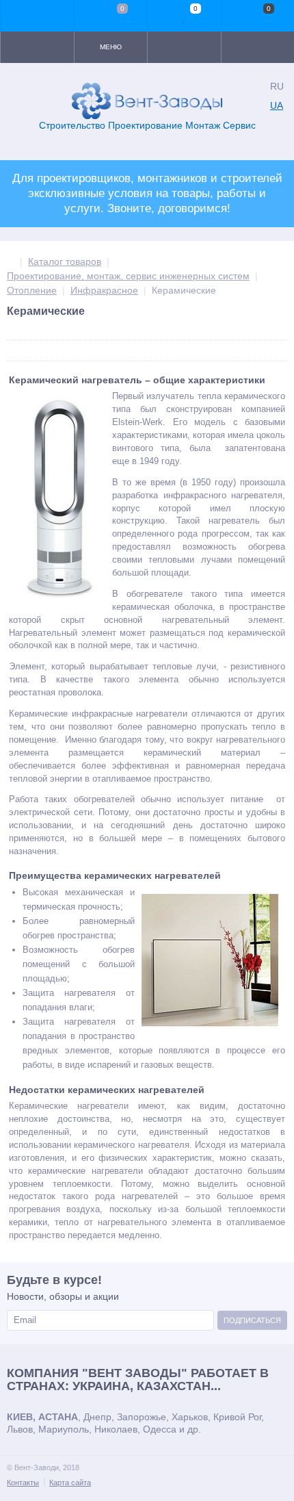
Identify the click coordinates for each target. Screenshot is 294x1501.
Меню (111, 47)
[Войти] (38, 15)
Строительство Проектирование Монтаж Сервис (147, 125)
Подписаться (252, 1320)
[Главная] (10, 261)
